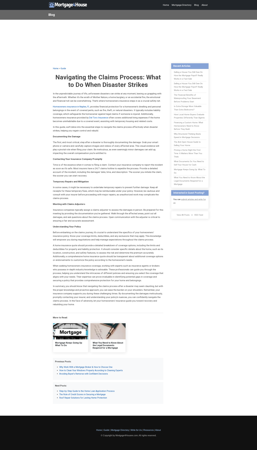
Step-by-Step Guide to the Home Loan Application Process (87, 391)
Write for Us (136, 430)
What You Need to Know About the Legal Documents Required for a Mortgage (108, 345)
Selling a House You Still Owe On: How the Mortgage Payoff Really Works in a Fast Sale (188, 75)
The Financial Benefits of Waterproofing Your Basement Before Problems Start (187, 98)
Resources (148, 430)
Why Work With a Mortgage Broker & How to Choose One (85, 367)
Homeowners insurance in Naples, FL (71, 106)
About (205, 5)
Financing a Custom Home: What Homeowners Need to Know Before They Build (188, 125)
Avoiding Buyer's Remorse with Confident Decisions (83, 373)
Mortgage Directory (181, 5)
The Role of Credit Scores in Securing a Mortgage (82, 394)
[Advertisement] (128, 40)
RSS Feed (198, 215)
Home (166, 5)
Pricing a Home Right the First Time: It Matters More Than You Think (188, 153)
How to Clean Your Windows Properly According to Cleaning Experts (91, 370)
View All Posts (183, 215)
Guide (63, 68)
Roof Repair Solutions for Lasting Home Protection (83, 397)
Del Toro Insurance (98, 117)
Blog (196, 5)
